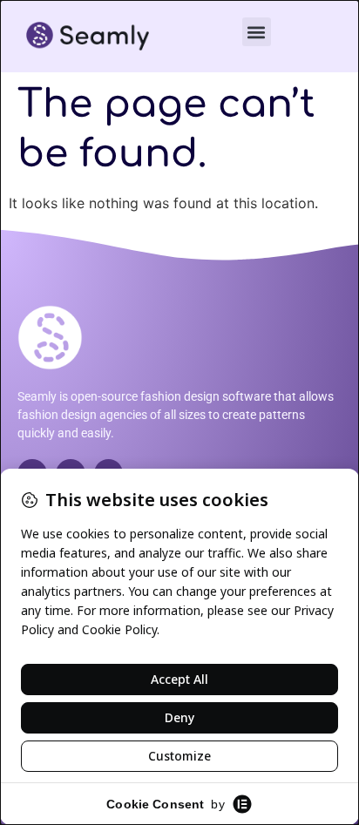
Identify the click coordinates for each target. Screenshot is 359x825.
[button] (256, 31)
